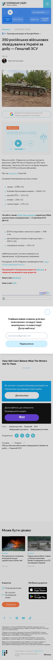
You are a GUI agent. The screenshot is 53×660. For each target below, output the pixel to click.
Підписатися (26, 343)
